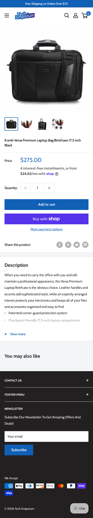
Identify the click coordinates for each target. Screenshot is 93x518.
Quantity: (11, 188)
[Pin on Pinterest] (68, 244)
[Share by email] (85, 244)
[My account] (75, 15)
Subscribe (18, 450)
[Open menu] (7, 15)
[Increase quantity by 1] (49, 188)
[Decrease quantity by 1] (25, 188)
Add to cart (46, 204)
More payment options (46, 229)
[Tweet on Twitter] (77, 244)
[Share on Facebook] (59, 244)
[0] (85, 15)
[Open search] (66, 15)
